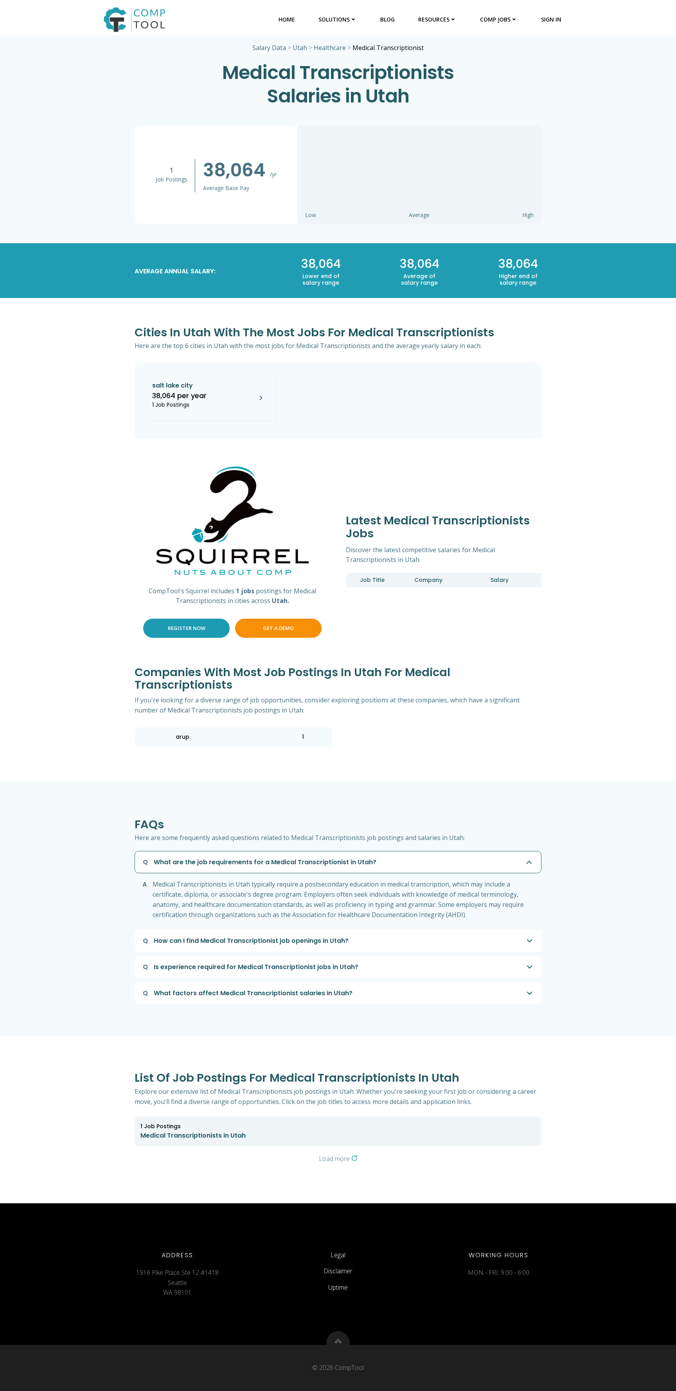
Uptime (338, 1287)
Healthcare (330, 47)
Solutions (334, 19)
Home (287, 19)
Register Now (186, 628)
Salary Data (269, 47)
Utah (300, 47)
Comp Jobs (495, 19)
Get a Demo (278, 628)
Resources (433, 19)
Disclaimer (338, 1271)
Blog (387, 19)
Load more (335, 1158)
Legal (338, 1255)
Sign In (551, 19)
